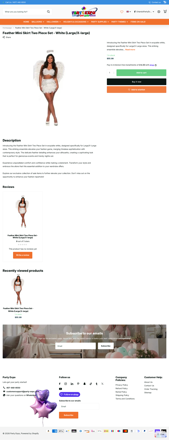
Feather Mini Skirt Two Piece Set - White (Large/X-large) (18, 309)
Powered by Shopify (30, 433)
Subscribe (106, 346)
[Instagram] (65, 384)
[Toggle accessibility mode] (164, 2)
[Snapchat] (84, 384)
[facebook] (59, 384)
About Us (148, 382)
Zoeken (48, 11)
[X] (102, 384)
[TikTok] (91, 384)
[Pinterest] (78, 384)
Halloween (53, 22)
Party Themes (118, 22)
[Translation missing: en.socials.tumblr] (96, 384)
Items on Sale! (138, 22)
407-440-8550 (13, 388)
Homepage (7, 28)
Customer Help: (153, 377)
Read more (130, 49)
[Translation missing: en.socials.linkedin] (72, 384)
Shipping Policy (122, 395)
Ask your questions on (21, 395)
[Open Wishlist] (121, 11)
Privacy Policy (122, 385)
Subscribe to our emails (70, 401)
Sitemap (147, 392)
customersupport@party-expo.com (22, 391)
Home (26, 22)
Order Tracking (151, 389)
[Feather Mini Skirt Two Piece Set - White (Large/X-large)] (18, 289)
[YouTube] (60, 389)
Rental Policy (121, 392)
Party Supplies (99, 22)
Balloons (37, 22)
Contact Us (149, 385)
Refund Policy (122, 388)
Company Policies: (121, 378)
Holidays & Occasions (74, 22)
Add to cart (141, 72)
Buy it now (136, 82)
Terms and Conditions (125, 399)
